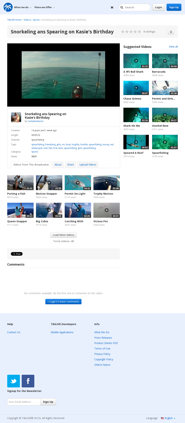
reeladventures (35, 121)
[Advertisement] (150, 191)
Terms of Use (102, 348)
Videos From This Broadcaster (31, 164)
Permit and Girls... (163, 98)
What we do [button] (21, 7)
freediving (50, 144)
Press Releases (103, 337)
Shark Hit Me (131, 125)
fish (50, 148)
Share (70, 164)
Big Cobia (42, 221)
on (63, 144)
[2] (125, 31)
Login (158, 7)
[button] (122, 7)
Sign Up (174, 7)
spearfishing (37, 144)
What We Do (101, 332)
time (60, 148)
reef (45, 148)
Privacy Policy (102, 354)
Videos (27, 19)
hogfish (75, 144)
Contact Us (13, 332)
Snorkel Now (160, 125)
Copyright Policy (103, 359)
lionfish (84, 144)
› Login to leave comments (63, 301)
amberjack (36, 148)
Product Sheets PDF (106, 343)
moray (106, 144)
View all (173, 46)
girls (59, 144)
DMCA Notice (102, 364)
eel (111, 144)
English (168, 418)
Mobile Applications (62, 332)
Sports (36, 19)
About (58, 164)
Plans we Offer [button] (43, 7)
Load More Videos (63, 235)
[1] (123, 31)
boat (68, 144)
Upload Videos (87, 164)
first (55, 148)
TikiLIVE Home (14, 19)
